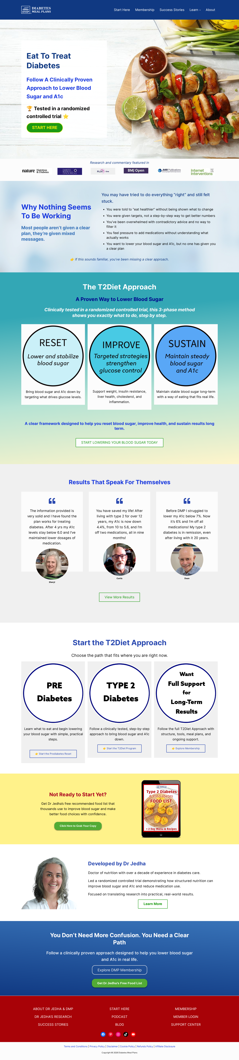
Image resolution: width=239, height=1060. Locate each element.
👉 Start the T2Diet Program (119, 748)
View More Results (119, 597)
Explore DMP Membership (120, 970)
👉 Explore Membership (186, 748)
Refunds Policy (145, 1046)
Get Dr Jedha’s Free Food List (119, 983)
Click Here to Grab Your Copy (78, 826)
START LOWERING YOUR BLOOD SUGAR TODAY (119, 442)
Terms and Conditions (76, 1046)
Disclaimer (112, 1046)
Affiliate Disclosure (165, 1046)
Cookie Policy (127, 1046)
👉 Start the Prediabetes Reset (53, 753)
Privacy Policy (97, 1046)
